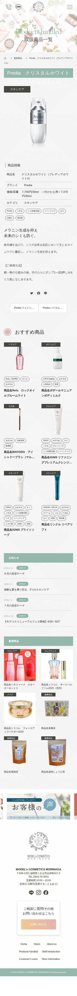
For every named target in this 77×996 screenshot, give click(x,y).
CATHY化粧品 (49, 379)
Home (24, 944)
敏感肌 (8, 446)
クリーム (46, 513)
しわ (56, 513)
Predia (9, 211)
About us (51, 944)
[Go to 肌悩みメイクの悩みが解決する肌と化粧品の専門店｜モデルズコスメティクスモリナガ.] (6, 58)
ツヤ (7, 518)
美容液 (20, 218)
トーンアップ (50, 211)
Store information (51, 959)
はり (62, 211)
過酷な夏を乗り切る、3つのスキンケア (26, 589)
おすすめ (9, 384)
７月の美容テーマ (14, 605)
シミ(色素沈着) (33, 211)
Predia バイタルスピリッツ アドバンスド (55, 307)
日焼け (9, 218)
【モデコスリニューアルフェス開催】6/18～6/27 (32, 621)
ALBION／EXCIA (50, 507)
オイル (25, 379)
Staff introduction (51, 951)
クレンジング (58, 446)
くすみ (20, 211)
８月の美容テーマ (14, 573)
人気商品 (46, 384)
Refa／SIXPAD (12, 379)
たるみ (65, 513)
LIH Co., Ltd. (44, 980)
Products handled (28, 951)
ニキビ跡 (9, 524)
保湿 (56, 384)
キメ (66, 440)
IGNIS (45, 440)
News (37, 944)
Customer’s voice (28, 959)
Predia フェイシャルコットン (26, 307)
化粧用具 (20, 440)
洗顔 (28, 524)
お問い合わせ (38, 924)
